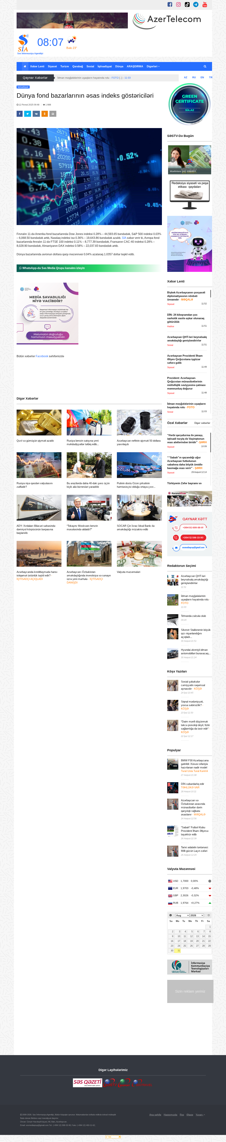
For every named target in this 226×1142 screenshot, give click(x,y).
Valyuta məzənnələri (128, 571)
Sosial (90, 66)
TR (210, 77)
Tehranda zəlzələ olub (193, 615)
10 (179, 936)
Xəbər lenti (37, 66)
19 (191, 941)
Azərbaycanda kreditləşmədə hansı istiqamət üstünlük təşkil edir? (37, 575)
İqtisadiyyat (105, 66)
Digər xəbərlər (202, 422)
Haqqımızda (170, 1114)
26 (191, 946)
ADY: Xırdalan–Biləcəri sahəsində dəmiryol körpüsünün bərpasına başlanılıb (36, 529)
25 (184, 946)
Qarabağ (77, 66)
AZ (185, 77)
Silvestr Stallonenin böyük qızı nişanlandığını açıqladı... (196, 633)
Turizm (64, 66)
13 (197, 936)
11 (185, 936)
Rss (182, 1114)
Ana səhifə (155, 1114)
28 (203, 946)
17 (179, 941)
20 (197, 941)
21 (203, 941)
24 (179, 946)
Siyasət (52, 66)
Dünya (119, 66)
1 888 (48, 105)
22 (209, 941)
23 (172, 946)
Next (206, 160)
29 (209, 946)
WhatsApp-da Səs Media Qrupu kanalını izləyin (53, 268)
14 (203, 936)
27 (197, 946)
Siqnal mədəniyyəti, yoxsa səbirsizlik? (192, 705)
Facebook (42, 356)
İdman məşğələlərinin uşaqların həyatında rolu (195, 599)
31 (179, 950)
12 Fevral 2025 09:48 (29, 105)
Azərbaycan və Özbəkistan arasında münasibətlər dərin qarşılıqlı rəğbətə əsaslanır (193, 807)
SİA (124, 237)
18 (184, 941)
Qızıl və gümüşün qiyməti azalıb (35, 440)
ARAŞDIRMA (135, 66)
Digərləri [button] (152, 66)
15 (209, 936)
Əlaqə (189, 1114)
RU (194, 77)
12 (191, 936)
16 (172, 941)
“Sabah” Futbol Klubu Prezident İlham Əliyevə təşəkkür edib (194, 831)
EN (202, 77)
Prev (173, 160)
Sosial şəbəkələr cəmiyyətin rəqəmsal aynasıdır (193, 685)
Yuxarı (199, 1114)
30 (172, 950)
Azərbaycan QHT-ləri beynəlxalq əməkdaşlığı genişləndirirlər (194, 579)
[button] (205, 66)
